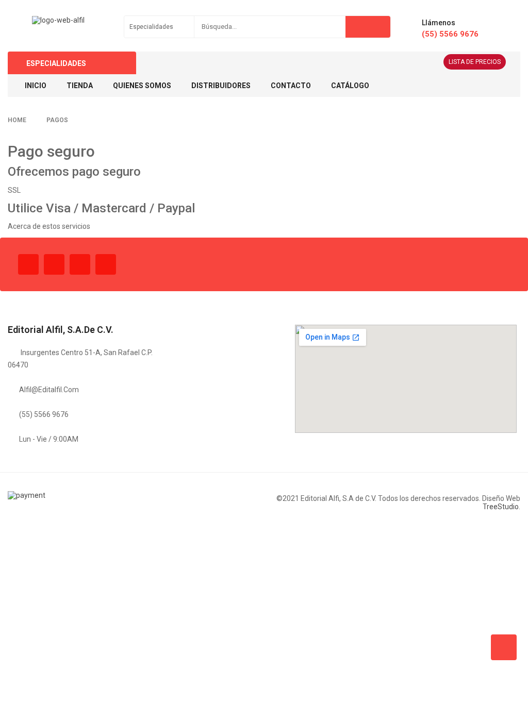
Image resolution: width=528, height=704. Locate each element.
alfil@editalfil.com (49, 389)
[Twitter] (54, 264)
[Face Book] (28, 264)
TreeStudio (501, 506)
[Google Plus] (105, 264)
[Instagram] (80, 264)
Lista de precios (475, 61)
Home (17, 120)
